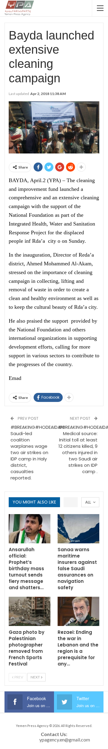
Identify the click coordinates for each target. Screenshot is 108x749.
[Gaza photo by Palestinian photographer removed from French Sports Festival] (29, 611)
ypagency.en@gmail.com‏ (64, 739)
